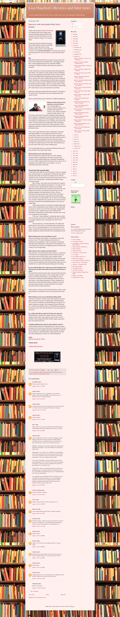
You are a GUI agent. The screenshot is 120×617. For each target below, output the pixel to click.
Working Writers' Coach (78, 277)
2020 (74, 34)
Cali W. (34, 499)
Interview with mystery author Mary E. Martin (82, 73)
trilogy (47, 374)
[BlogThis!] (52, 370)
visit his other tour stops (48, 52)
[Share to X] (54, 370)
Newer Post (31, 594)
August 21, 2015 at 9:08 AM (38, 588)
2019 (74, 36)
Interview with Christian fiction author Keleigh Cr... (81, 105)
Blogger (72, 606)
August (76, 56)
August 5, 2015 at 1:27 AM (38, 526)
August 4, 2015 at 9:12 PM (38, 513)
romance (56, 372)
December (76, 47)
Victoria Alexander (37, 490)
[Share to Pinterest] (57, 370)
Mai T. (34, 424)
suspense (35, 374)
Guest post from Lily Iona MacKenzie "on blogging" (82, 109)
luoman (62, 606)
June (75, 137)
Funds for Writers (76, 248)
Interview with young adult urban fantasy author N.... (81, 77)
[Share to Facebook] (55, 370)
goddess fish (50, 372)
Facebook (37, 339)
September (76, 54)
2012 (74, 155)
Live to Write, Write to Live (79, 256)
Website (31, 339)
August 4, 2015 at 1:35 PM (38, 419)
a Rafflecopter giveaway (36, 346)
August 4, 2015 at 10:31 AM (38, 410)
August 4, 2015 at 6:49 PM (38, 504)
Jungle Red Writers (76, 250)
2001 (74, 175)
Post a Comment (34, 591)
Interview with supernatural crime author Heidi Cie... (82, 124)
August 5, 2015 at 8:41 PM (38, 558)
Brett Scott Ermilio (48, 30)
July (75, 135)
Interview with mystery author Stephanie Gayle (81, 62)
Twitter (43, 339)
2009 (74, 162)
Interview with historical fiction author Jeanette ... (81, 113)
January (76, 148)
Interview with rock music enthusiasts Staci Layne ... (82, 87)
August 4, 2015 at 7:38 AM (38, 386)
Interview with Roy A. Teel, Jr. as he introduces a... (82, 59)
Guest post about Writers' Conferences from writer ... (82, 66)
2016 (74, 43)
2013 (74, 153)
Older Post (63, 594)
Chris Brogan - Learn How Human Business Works (80, 244)
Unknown (34, 391)
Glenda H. (34, 518)
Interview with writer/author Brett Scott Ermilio (82, 127)
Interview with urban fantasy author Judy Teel (82, 91)
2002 (74, 173)
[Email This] (51, 370)
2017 (74, 41)
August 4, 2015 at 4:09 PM (38, 430)
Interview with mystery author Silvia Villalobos (82, 69)
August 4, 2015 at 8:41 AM (38, 399)
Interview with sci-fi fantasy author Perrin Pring (82, 95)
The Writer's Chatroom (77, 270)
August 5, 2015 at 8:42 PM (38, 567)
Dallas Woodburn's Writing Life (79, 247)
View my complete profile (77, 233)
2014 (74, 151)
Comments (75, 27)
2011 (74, 158)
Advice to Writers (76, 239)
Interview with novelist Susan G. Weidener (81, 98)
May (75, 139)
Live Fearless (75, 254)
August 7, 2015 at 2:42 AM (38, 578)
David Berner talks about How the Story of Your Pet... (82, 102)
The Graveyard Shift (77, 266)
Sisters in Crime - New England (79, 262)
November (76, 49)
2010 (74, 160)
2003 (74, 171)
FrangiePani (35, 382)
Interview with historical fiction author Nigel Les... (81, 116)
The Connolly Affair (42, 374)
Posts (74, 24)
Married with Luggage (77, 258)
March (75, 143)
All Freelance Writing (77, 241)
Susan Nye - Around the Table (79, 264)
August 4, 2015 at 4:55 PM (38, 485)
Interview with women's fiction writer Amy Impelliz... (82, 84)
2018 (74, 39)
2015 (74, 45)
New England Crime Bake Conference (81, 260)
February (76, 146)
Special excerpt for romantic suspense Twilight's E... (82, 120)
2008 (74, 164)
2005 (74, 169)
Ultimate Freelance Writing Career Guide (80, 272)
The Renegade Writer (77, 268)
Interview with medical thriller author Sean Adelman (82, 80)
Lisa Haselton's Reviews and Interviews (60, 7)
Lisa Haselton (36, 370)
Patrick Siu (35, 509)
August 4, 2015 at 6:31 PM (38, 494)
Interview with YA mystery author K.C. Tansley (82, 131)
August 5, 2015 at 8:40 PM (38, 535)
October (76, 52)
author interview (36, 372)
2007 (74, 166)
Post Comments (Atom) (40, 597)
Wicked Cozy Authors (77, 275)
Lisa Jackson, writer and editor (79, 252)
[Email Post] (48, 370)
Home (47, 594)
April (75, 141)
